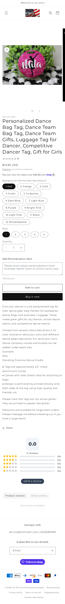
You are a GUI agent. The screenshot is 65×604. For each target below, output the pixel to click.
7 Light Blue (36, 200)
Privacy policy (15, 592)
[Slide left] (25, 111)
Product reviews (15, 495)
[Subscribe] (52, 550)
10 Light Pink (14, 214)
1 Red (9, 186)
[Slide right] (39, 111)
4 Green (10, 193)
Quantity (7, 241)
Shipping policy (51, 592)
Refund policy (53, 587)
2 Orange (26, 186)
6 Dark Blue (13, 200)
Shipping (6, 169)
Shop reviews (39, 495)
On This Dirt (18, 587)
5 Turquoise (31, 193)
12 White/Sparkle (16, 222)
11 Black (35, 214)
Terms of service (33, 592)
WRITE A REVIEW (32, 481)
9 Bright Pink (32, 207)
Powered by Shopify (34, 587)
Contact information (34, 597)
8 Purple (11, 207)
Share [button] (9, 427)
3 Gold (44, 186)
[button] (6, 12)
